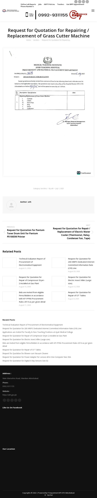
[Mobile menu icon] (92, 10)
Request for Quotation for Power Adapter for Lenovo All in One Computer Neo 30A (37, 357)
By (51, 188)
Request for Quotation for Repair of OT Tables (79, 294)
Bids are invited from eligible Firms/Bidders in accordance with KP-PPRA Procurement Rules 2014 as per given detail (32, 297)
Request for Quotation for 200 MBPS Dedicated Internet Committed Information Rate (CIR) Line (81, 263)
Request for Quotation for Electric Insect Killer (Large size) (79, 280)
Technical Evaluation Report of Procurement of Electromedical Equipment (32, 261)
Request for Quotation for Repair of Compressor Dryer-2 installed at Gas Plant (32, 280)
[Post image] (9, 263)
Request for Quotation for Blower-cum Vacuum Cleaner (25, 353)
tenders (44, 188)
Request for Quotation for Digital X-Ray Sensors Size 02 (25, 360)
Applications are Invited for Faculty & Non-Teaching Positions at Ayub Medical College (38, 332)
